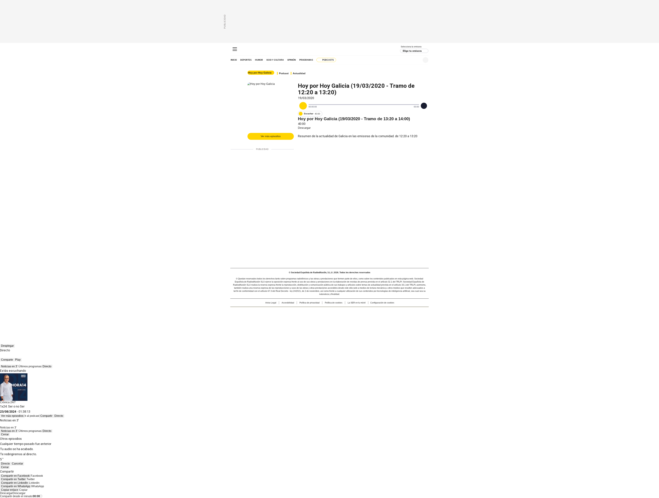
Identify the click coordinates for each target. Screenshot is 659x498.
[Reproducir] (303, 106)
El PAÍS (289, 311)
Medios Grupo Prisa (259, 323)
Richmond (288, 321)
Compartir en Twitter (13, 479)
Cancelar (17, 463)
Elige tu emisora (412, 50)
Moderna (305, 321)
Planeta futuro (375, 316)
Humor (259, 60)
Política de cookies (333, 303)
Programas (306, 60)
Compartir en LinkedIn (14, 482)
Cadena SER (329, 49)
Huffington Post (294, 316)
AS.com (367, 311)
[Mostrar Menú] (235, 49)
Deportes (246, 60)
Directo (47, 366)
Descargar (304, 127)
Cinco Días (336, 316)
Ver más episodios (271, 136)
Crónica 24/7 (8, 402)
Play (18, 359)
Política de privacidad (309, 303)
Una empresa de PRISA (259, 314)
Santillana (320, 311)
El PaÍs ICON (336, 321)
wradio (323, 316)
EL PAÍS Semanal (361, 316)
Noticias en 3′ (9, 366)
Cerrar (5, 434)
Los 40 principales (304, 311)
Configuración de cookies (382, 303)
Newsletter (417, 60)
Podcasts (328, 60)
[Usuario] (425, 60)
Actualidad (299, 73)
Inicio (234, 60)
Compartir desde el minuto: (20, 496)
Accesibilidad (288, 303)
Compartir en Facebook (15, 475)
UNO (312, 316)
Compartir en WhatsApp (15, 486)
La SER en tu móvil (357, 303)
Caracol (391, 311)
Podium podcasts (321, 321)
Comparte (7, 359)
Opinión (291, 60)
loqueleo (366, 321)
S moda (350, 321)
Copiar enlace (9, 489)
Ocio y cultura (275, 60)
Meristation (382, 321)
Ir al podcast (32, 415)
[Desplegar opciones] (424, 106)
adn (378, 311)
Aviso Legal (270, 303)
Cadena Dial (349, 316)
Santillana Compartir (339, 311)
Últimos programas (30, 366)
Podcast (284, 73)
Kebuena (390, 316)
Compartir (46, 415)
